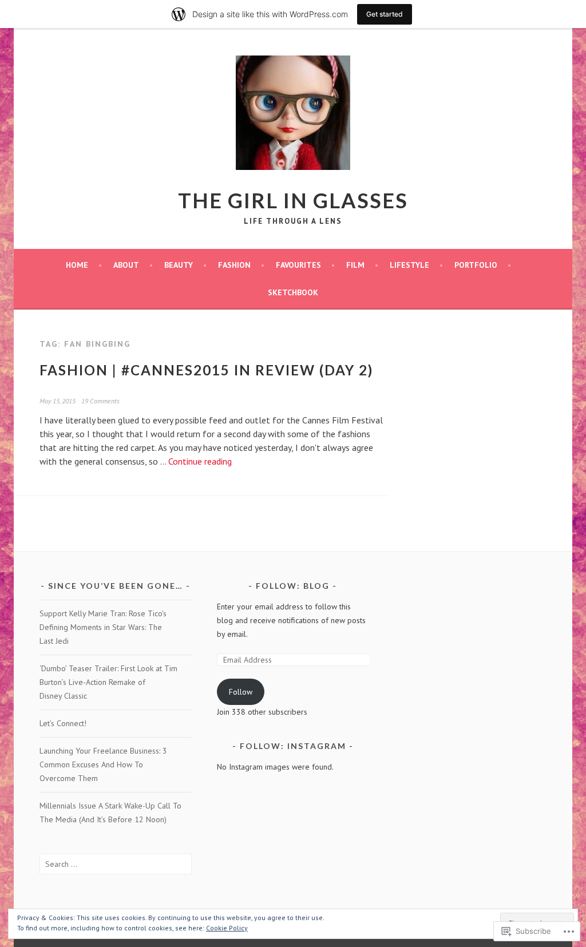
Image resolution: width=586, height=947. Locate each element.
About (126, 265)
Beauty (178, 265)
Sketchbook (293, 292)
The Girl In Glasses (293, 200)
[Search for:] (115, 864)
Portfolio (475, 265)
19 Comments (100, 401)
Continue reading (200, 461)
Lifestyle (409, 265)
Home (77, 265)
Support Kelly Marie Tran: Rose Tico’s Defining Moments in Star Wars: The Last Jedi (103, 627)
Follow (240, 692)
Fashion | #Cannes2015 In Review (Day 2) (206, 370)
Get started (384, 14)
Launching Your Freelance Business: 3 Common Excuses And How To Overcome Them (103, 764)
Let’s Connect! (62, 723)
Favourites (298, 265)
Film (355, 265)
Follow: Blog (293, 586)
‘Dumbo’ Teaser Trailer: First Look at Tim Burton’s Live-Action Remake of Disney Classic (108, 682)
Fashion (234, 265)
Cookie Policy (227, 928)
